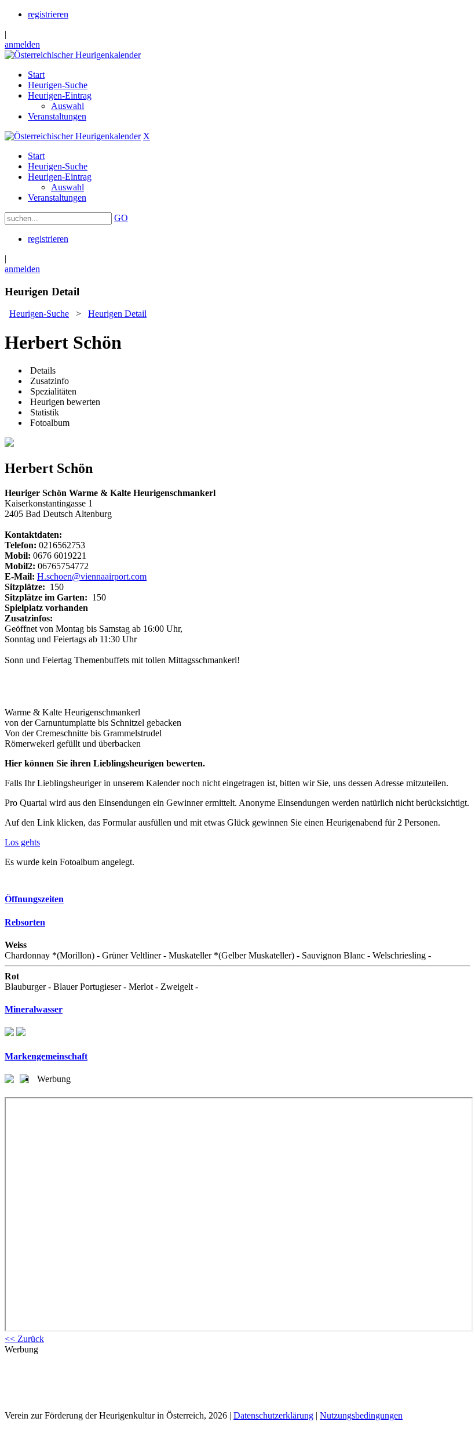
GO (121, 218)
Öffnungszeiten (34, 899)
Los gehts (22, 842)
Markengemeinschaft (46, 1056)
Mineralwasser (34, 1009)
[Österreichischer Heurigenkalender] (73, 55)
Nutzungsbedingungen (361, 1415)
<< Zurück (24, 1339)
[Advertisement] (237, 1381)
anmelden (22, 44)
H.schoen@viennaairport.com (92, 576)
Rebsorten (25, 922)
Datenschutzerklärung (273, 1415)
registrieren (48, 14)
